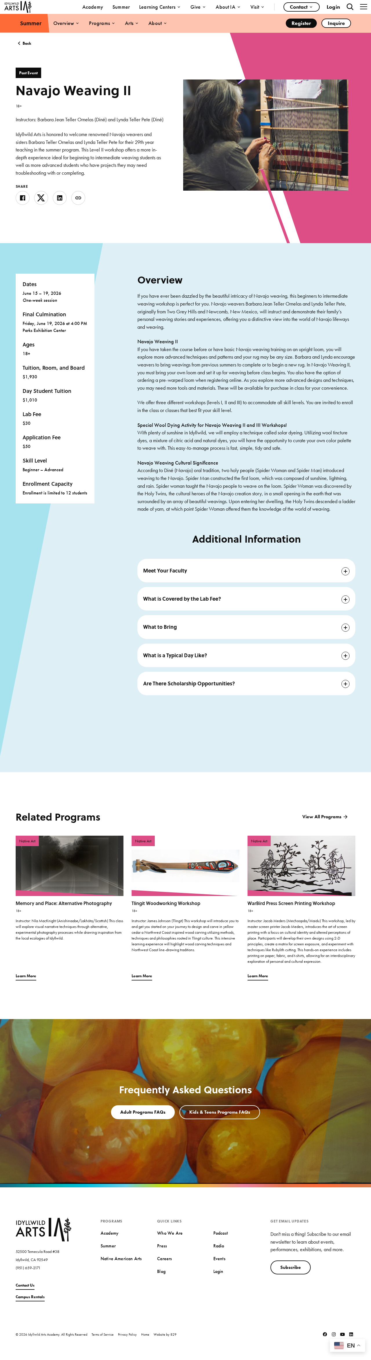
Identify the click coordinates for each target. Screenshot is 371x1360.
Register (301, 23)
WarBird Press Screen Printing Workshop (291, 903)
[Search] (349, 6)
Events (219, 1259)
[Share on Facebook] (23, 198)
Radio (218, 1246)
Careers (164, 1259)
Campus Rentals (30, 1296)
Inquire (336, 23)
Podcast (220, 1233)
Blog (161, 1271)
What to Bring (160, 627)
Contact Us (25, 1285)
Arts (129, 23)
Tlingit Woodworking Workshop (166, 903)
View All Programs (321, 817)
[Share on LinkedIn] (60, 198)
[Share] (78, 198)
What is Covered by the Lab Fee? (182, 598)
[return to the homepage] (43, 1229)
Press (162, 1246)
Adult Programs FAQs (143, 1112)
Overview (63, 23)
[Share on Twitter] (41, 198)
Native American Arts (121, 1259)
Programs (99, 23)
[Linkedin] (351, 1334)
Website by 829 (165, 1334)
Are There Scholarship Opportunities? (189, 683)
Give (195, 6)
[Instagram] (333, 1334)
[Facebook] (325, 1334)
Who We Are (170, 1233)
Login (333, 6)
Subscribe (290, 1267)
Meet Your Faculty (165, 570)
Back (27, 43)
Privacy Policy (127, 1334)
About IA (225, 6)
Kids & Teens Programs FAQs (219, 1112)
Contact (299, 6)
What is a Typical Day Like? (175, 655)
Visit (254, 6)
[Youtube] (342, 1334)
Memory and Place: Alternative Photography (64, 903)
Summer (121, 6)
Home (145, 1334)
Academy (92, 6)
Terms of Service (103, 1334)
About (155, 23)
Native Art (27, 841)
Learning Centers (157, 6)
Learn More (26, 975)
